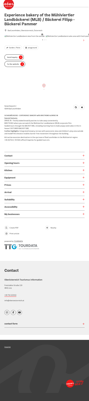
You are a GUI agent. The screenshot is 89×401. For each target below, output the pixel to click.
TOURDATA (18, 241)
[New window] (21, 245)
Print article (14, 233)
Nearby (53, 228)
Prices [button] (7, 184)
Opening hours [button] (11, 162)
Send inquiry (12, 57)
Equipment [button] (9, 177)
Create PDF (13, 228)
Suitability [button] (9, 199)
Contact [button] (8, 155)
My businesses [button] (12, 214)
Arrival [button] (7, 192)
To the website (13, 64)
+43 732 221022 (10, 295)
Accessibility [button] (10, 206)
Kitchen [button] (8, 170)
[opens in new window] (75, 383)
